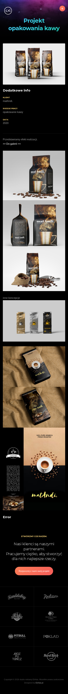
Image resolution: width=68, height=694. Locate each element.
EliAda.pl (39, 683)
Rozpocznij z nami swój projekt (34, 571)
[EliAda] (8, 11)
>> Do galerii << (12, 143)
